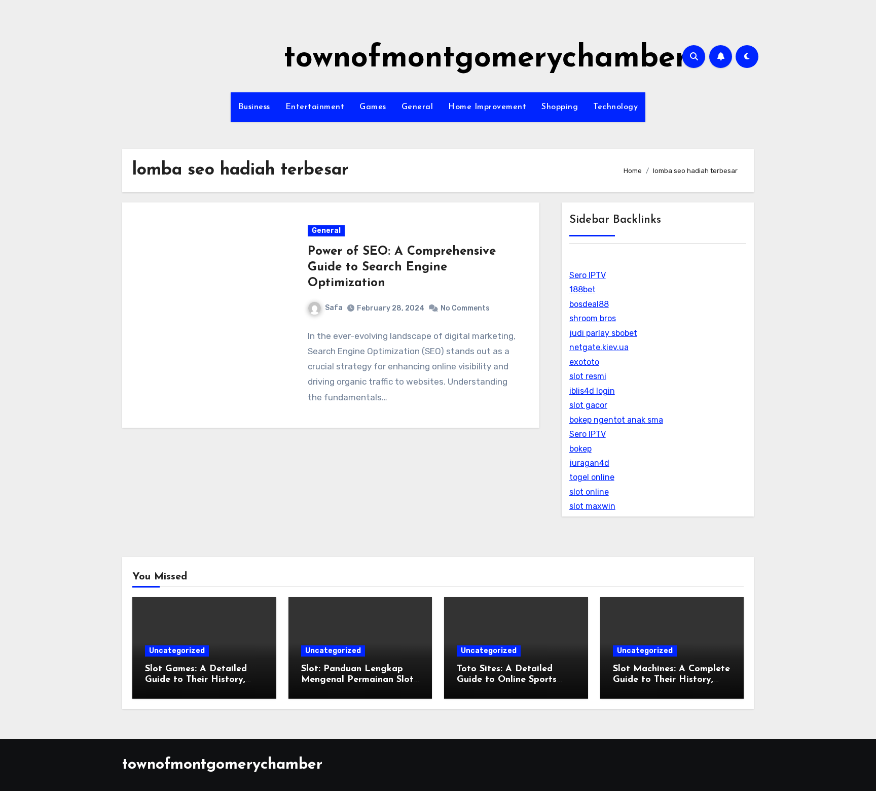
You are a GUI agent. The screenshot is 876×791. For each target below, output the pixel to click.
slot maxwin (592, 506)
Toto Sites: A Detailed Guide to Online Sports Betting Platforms (507, 680)
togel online (591, 477)
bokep (580, 449)
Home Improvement (487, 107)
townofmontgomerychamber (485, 59)
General (417, 107)
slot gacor (588, 405)
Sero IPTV (587, 275)
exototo (584, 362)
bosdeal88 (589, 304)
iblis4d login (592, 391)
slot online (589, 492)
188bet (582, 289)
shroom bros (592, 318)
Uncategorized (177, 650)
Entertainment (315, 107)
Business (254, 107)
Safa (334, 307)
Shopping (559, 107)
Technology (615, 107)
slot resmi (587, 376)
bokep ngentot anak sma (616, 420)
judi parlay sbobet (603, 333)
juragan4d (589, 463)
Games (372, 107)
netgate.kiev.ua (599, 347)
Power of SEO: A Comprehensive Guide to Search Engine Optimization (402, 267)
